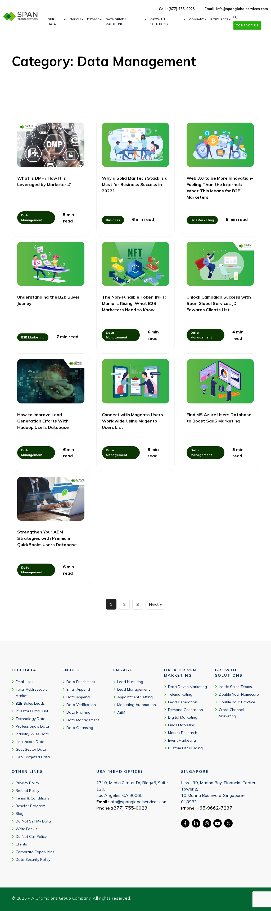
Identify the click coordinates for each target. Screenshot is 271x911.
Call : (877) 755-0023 (177, 9)
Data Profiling (78, 712)
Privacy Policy (27, 782)
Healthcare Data (30, 741)
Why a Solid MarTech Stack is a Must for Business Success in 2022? (135, 184)
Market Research (182, 732)
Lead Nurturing (130, 681)
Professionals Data (32, 726)
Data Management (82, 720)
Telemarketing (180, 694)
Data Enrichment (80, 681)
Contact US (247, 25)
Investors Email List (32, 711)
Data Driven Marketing (187, 686)
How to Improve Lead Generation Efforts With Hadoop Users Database (43, 421)
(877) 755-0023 (129, 808)
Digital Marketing (182, 717)
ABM (121, 712)
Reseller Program (30, 805)
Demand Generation (185, 709)
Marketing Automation (136, 704)
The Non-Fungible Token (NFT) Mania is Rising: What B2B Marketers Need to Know (134, 303)
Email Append (78, 689)
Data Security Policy (33, 859)
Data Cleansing (79, 727)
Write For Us (26, 828)
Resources (219, 19)
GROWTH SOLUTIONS (159, 21)
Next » (155, 604)
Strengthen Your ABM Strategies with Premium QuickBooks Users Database (47, 538)
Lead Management (133, 689)
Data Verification (81, 704)
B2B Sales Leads (30, 703)
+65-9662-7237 (214, 808)
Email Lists (24, 681)
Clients (21, 844)
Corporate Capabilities (35, 851)
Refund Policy (27, 790)
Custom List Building (185, 748)
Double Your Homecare (239, 694)
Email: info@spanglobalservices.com (236, 9)
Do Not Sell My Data (33, 821)
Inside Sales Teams (235, 686)
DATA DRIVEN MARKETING (116, 21)
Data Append (78, 697)
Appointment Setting (135, 697)
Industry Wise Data (32, 734)
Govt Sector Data (31, 749)
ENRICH (75, 19)
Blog (20, 813)
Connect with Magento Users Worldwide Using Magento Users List (132, 421)
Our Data (52, 21)
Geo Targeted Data (33, 757)
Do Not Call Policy (31, 836)
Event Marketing (182, 740)
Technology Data (31, 718)
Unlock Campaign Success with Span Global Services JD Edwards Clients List (219, 303)
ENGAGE (93, 19)
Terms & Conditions (32, 798)
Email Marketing (181, 725)
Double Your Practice (237, 702)
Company (196, 19)
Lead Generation (182, 702)
